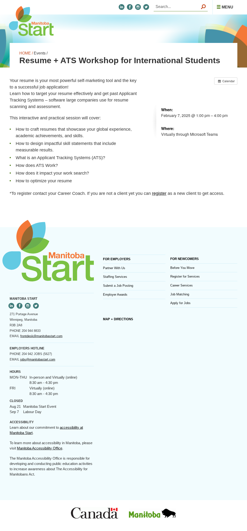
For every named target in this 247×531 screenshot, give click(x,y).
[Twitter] (36, 306)
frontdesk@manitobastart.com (41, 336)
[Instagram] (138, 7)
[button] (225, 7)
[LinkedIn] (121, 7)
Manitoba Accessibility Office (39, 448)
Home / (26, 53)
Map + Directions (118, 319)
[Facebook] (130, 7)
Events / (41, 53)
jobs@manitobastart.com (37, 359)
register (159, 193)
